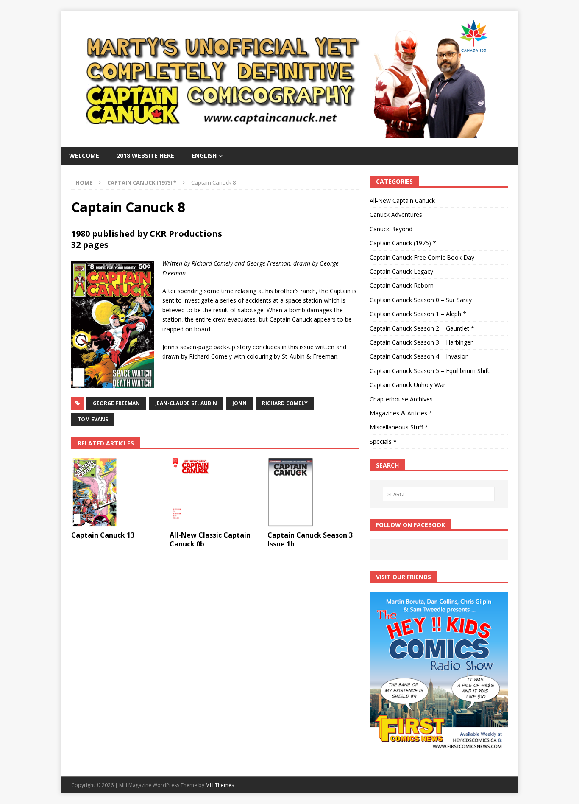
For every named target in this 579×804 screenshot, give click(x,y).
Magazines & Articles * (401, 413)
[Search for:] (438, 494)
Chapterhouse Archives (401, 399)
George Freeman (116, 403)
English (204, 155)
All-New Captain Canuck (402, 200)
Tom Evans (93, 419)
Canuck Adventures (396, 214)
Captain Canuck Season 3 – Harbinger (421, 342)
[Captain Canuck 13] (116, 492)
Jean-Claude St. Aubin (186, 403)
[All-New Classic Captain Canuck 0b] (215, 492)
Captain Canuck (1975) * (403, 243)
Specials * (383, 441)
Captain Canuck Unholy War (407, 385)
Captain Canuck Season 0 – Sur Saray (421, 300)
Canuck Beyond (391, 229)
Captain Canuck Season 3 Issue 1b (310, 539)
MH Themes (220, 785)
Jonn (239, 403)
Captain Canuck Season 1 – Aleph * (418, 314)
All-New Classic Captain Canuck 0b (210, 539)
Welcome (84, 155)
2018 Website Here (145, 155)
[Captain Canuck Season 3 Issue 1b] (313, 492)
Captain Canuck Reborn (402, 285)
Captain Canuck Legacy (401, 271)
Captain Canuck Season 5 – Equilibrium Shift (430, 371)
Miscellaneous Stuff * (399, 427)
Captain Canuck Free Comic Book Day (422, 257)
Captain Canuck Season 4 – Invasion (419, 356)
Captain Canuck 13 (102, 535)
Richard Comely (285, 403)
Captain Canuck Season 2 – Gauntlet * (422, 328)
